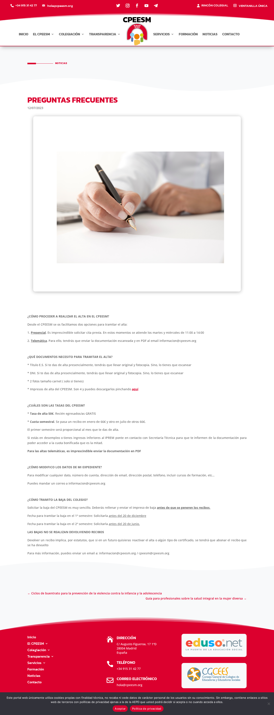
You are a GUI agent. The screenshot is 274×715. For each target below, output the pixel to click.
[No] (269, 704)
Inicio (23, 34)
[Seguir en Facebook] (137, 5)
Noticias (210, 34)
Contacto (231, 34)
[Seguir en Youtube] (146, 5)
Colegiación (69, 34)
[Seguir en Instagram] (127, 5)
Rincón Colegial (214, 6)
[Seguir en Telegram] (156, 5)
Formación (188, 34)
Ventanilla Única (253, 6)
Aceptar (120, 708)
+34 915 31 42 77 (26, 6)
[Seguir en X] (118, 5)
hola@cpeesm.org (60, 6)
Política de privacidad (146, 708)
